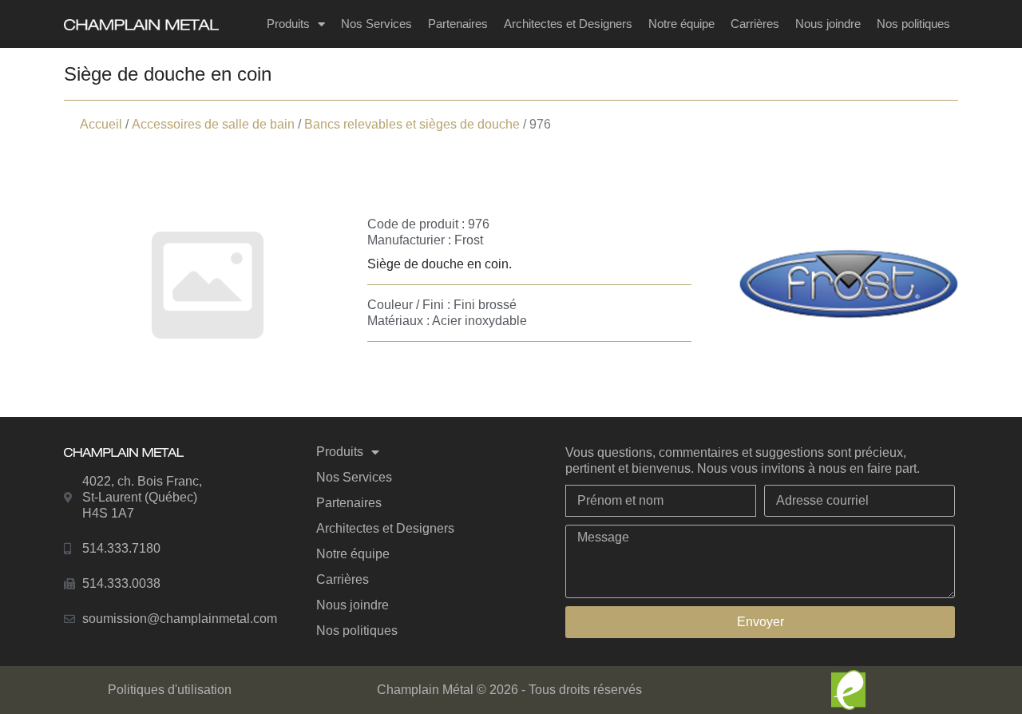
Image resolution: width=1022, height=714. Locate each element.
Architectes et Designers (568, 23)
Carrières (755, 23)
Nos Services (376, 23)
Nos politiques (913, 23)
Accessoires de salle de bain (213, 124)
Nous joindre (828, 23)
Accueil (101, 124)
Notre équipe (681, 23)
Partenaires (458, 23)
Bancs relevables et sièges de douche (412, 124)
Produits (288, 23)
